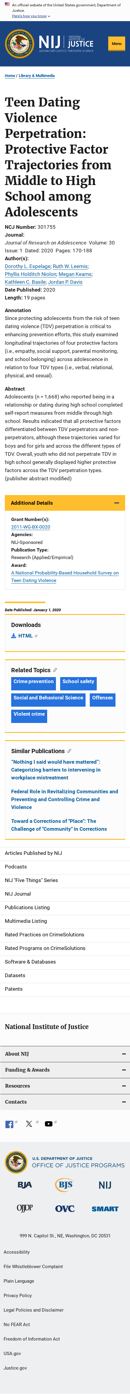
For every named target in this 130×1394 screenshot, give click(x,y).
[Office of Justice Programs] (19, 44)
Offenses (102, 698)
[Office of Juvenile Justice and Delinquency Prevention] (25, 1214)
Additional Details (32, 503)
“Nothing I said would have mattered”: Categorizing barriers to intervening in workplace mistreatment (56, 770)
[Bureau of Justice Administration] (25, 1189)
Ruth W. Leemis (70, 266)
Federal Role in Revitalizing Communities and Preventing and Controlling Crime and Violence (64, 799)
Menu (117, 43)
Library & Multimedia (37, 75)
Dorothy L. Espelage (27, 266)
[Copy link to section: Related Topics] (53, 670)
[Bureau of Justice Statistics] (65, 1193)
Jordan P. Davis (65, 282)
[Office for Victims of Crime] (65, 1213)
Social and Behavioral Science (48, 698)
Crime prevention (34, 681)
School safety (78, 681)
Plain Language (19, 1281)
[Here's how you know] (65, 10)
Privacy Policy (18, 1295)
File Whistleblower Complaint (33, 1266)
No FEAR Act (17, 1324)
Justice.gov (15, 1368)
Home (10, 75)
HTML (26, 636)
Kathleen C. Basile (25, 282)
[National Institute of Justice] (105, 1189)
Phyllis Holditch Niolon (30, 274)
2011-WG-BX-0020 (30, 527)
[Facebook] (11, 1126)
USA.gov (12, 1353)
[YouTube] (50, 1126)
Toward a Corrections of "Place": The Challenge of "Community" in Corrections (59, 825)
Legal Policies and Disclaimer (33, 1310)
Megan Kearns (75, 274)
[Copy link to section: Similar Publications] (68, 750)
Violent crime (29, 714)
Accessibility (17, 1252)
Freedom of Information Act (32, 1339)
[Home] (66, 44)
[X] (31, 1126)
